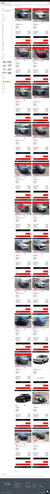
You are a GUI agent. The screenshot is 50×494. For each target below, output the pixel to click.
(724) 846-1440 (28, 45)
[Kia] (3, 3)
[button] (30, 14)
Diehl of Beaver (17, 45)
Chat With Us (18, 81)
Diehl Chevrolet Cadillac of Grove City (19, 467)
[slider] (2, 10)
